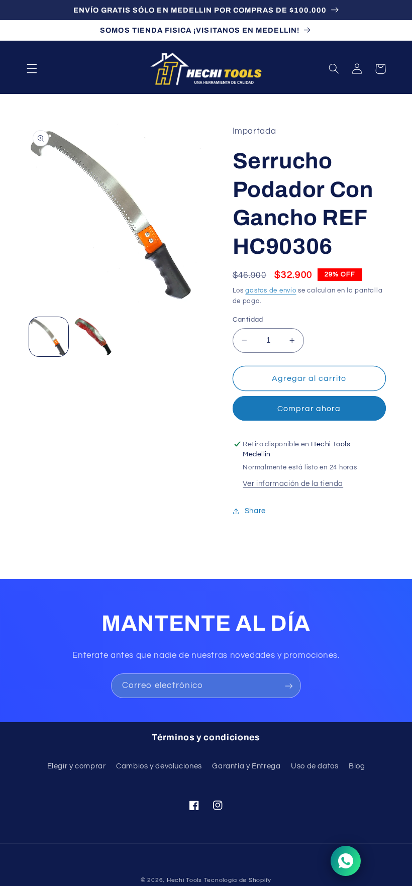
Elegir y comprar (76, 766)
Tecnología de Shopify (237, 880)
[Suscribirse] (288, 685)
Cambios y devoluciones (159, 766)
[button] (31, 68)
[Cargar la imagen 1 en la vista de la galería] (48, 336)
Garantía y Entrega (246, 766)
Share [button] (255, 511)
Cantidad (248, 319)
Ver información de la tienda (293, 483)
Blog (357, 766)
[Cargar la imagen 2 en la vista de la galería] (93, 336)
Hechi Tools (184, 880)
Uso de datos (315, 766)
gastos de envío (270, 290)
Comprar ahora (309, 409)
